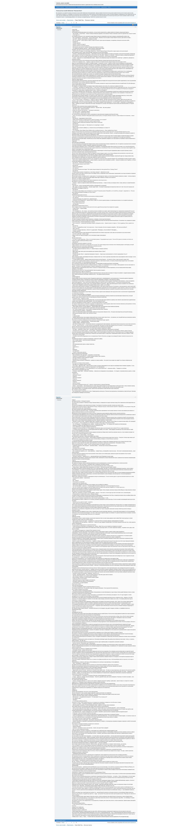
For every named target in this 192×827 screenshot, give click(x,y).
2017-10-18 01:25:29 (76, 397)
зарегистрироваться (131, 22)
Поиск (109, 7)
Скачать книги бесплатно (70, 7)
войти (124, 22)
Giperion (58, 27)
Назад (63, 22)
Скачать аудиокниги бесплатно (83, 7)
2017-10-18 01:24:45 (76, 26)
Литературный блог (96, 7)
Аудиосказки (104, 7)
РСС (135, 24)
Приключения (70, 20)
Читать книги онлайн (62, 3)
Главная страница (60, 7)
